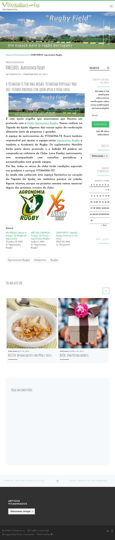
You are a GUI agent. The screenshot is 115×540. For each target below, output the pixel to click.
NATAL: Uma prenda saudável (74, 355)
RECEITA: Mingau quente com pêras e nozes (30, 355)
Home (9, 55)
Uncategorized (21, 55)
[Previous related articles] (98, 291)
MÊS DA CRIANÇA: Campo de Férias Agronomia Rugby (40, 236)
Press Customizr (26, 534)
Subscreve (100, 124)
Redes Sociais (102, 239)
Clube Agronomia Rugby (42, 123)
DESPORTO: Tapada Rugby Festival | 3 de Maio (67, 236)
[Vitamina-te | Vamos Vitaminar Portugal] (21, 5)
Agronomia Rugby (68, 140)
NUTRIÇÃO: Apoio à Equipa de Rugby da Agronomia (16, 236)
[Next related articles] (106, 291)
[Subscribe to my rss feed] (108, 531)
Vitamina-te (15, 74)
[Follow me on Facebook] (112, 531)
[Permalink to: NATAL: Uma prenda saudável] (83, 323)
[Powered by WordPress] (52, 534)
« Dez (104, 225)
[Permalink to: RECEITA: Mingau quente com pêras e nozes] (32, 323)
